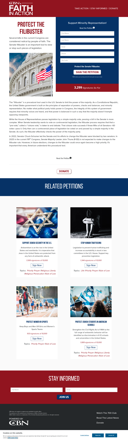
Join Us (64, 397)
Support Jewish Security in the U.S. (37, 243)
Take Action (81, 8)
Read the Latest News (108, 418)
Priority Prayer (33, 270)
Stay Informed (98, 8)
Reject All (97, 435)
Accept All (111, 435)
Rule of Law (50, 274)
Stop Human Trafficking (91, 243)
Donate (113, 8)
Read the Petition (87, 28)
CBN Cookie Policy (13, 438)
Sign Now (37, 265)
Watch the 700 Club (107, 413)
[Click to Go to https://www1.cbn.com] (34, 423)
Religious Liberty (48, 270)
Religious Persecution (34, 274)
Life (82, 270)
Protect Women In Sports (37, 322)
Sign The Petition (87, 72)
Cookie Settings (84, 435)
